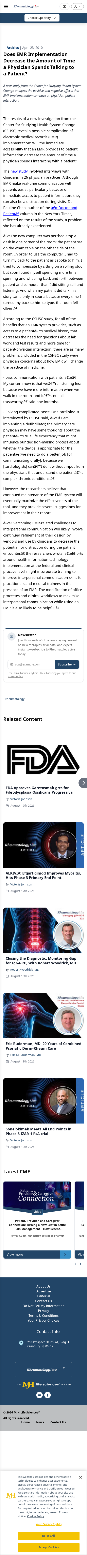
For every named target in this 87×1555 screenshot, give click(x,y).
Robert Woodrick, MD (24, 969)
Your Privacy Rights (48, 1524)
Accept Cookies (48, 1547)
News (40, 1422)
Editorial (43, 1296)
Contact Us (43, 1301)
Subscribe (65, 664)
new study (19, 171)
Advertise (43, 1291)
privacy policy (15, 676)
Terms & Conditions (44, 1315)
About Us (43, 1286)
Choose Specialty (39, 18)
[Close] (80, 1477)
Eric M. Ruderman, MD (25, 1055)
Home (25, 1422)
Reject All (48, 1536)
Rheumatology (14, 699)
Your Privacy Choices (43, 1320)
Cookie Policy (35, 1516)
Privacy (43, 1310)
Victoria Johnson (21, 799)
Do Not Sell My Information (44, 1306)
